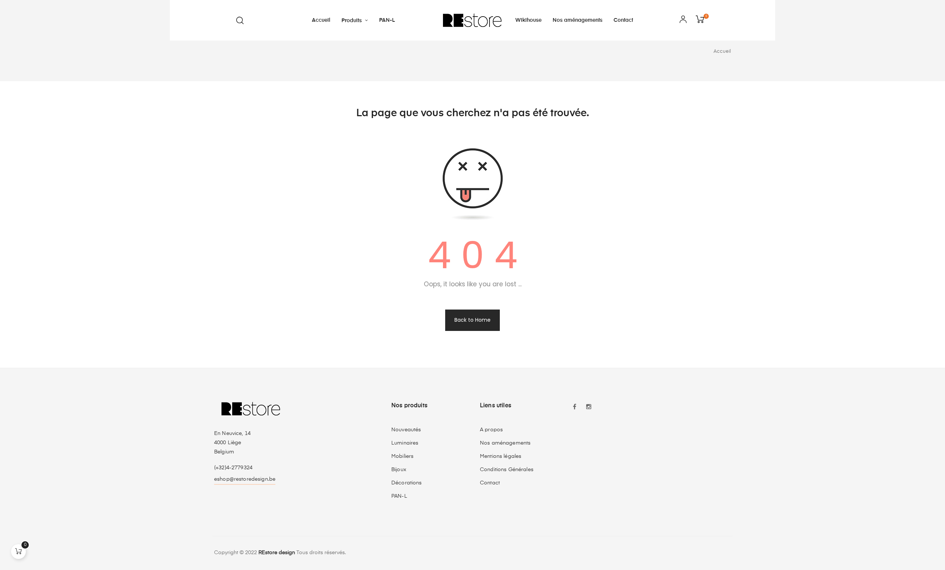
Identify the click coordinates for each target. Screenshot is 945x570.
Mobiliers (402, 456)
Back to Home (472, 320)
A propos (491, 429)
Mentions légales (500, 456)
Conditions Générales (506, 469)
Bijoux (398, 469)
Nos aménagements (505, 443)
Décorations (406, 483)
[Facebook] (574, 407)
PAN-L (399, 496)
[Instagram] (588, 407)
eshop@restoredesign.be (244, 479)
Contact (490, 483)
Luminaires (404, 443)
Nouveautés (406, 429)
